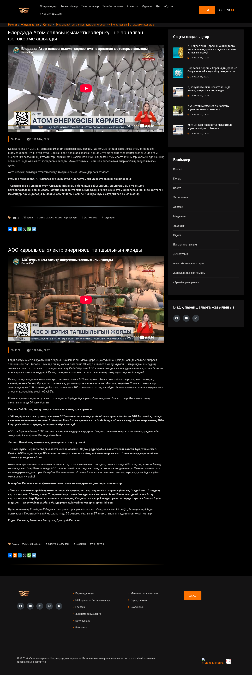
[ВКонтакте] (10, 229)
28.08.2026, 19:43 (199, 114)
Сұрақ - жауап (139, 600)
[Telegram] (34, 229)
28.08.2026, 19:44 (199, 95)
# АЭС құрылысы (31, 544)
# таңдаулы (108, 217)
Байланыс (81, 627)
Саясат (177, 169)
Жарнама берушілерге (88, 613)
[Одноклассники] (15, 229)
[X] (24, 229)
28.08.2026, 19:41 (199, 133)
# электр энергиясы (57, 544)
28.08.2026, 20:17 (199, 77)
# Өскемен (79, 544)
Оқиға (177, 235)
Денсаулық (180, 254)
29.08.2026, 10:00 (199, 58)
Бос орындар (82, 620)
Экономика (180, 197)
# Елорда (27, 217)
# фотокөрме (89, 217)
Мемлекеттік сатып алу (144, 593)
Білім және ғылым (185, 244)
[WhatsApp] (29, 229)
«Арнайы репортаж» (186, 282)
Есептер (80, 607)
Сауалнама (137, 607)
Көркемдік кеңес (85, 593)
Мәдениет (180, 216)
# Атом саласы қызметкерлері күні (57, 217)
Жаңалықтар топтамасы (189, 272)
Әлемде (178, 206)
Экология (179, 225)
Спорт (177, 188)
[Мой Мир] (20, 229)
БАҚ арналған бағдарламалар (92, 600)
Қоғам (177, 178)
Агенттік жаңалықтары (188, 263)
